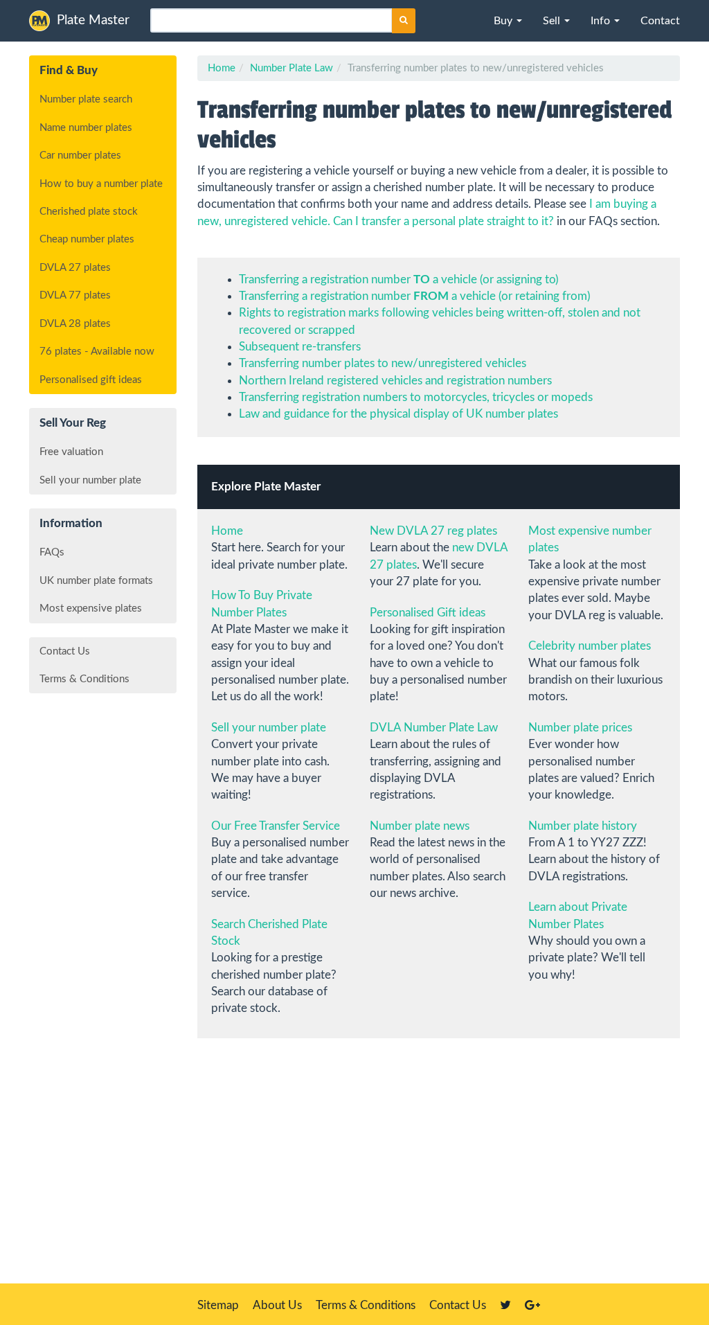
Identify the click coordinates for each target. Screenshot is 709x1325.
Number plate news (419, 826)
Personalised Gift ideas (427, 613)
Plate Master (93, 20)
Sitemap (218, 1305)
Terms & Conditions (84, 679)
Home (221, 68)
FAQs (51, 552)
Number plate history (582, 826)
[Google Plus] (532, 1305)
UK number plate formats (96, 581)
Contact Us (64, 651)
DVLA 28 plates (75, 324)
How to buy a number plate (101, 184)
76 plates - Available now (96, 351)
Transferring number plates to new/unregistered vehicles (382, 363)
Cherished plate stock (88, 211)
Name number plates (85, 128)
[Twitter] (505, 1305)
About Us (277, 1305)
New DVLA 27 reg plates (433, 531)
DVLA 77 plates (75, 295)
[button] (507, 21)
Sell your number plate (268, 727)
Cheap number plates (86, 239)
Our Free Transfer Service (275, 826)
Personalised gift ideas (90, 380)
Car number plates (80, 155)
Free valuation (71, 452)
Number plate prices (580, 727)
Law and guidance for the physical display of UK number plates (398, 414)
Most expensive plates (90, 608)
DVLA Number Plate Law (434, 727)
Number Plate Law (291, 68)
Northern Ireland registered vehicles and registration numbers (395, 380)
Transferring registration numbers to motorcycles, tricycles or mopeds (416, 397)
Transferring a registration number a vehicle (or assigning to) (399, 279)
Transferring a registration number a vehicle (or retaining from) (415, 296)
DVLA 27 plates (75, 268)
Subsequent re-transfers (300, 347)
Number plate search (85, 99)
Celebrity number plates (589, 646)
